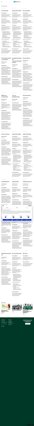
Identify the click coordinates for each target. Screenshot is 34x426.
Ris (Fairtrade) (26, 10)
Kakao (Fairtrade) (16, 134)
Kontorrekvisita (27, 95)
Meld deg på (27, 323)
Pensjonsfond (26, 58)
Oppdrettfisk (15, 181)
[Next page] (17, 298)
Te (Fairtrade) (4, 10)
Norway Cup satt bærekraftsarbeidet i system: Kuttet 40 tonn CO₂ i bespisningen (27, 311)
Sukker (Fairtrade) (16, 10)
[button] (1, 1)
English (10, 324)
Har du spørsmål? (31, 424)
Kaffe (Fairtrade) (27, 134)
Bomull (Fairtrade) (16, 253)
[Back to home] (17, 1)
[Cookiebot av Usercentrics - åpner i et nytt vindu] (28, 205)
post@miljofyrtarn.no (4, 322)
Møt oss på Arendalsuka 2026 (16, 310)
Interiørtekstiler (5, 181)
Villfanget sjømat (27, 181)
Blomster (25, 253)
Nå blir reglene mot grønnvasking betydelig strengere (5, 311)
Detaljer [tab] (17, 207)
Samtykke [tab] (7, 207)
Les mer (2, 313)
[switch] (13, 217)
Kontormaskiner (5, 134)
